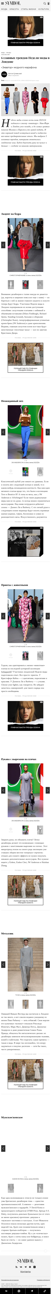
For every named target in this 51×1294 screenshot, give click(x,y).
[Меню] (2, 3)
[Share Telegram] (31, 1291)
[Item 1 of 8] (25, 432)
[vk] (21, 1267)
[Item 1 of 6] (25, 245)
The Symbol (12, 3)
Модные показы (10, 80)
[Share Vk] (6, 1291)
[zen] (30, 1267)
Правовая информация (43, 1280)
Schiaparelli (6, 672)
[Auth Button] (48, 3)
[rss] (16, 1267)
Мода (3, 52)
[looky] (34, 1267)
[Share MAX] (18, 1291)
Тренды (8, 52)
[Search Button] (44, 3)
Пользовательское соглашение (10, 1280)
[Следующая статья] (25, 1251)
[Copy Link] (44, 1291)
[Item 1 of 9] (25, 965)
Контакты (25, 1271)
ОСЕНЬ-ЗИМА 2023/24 (23, 80)
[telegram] (25, 1267)
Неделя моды (35, 80)
